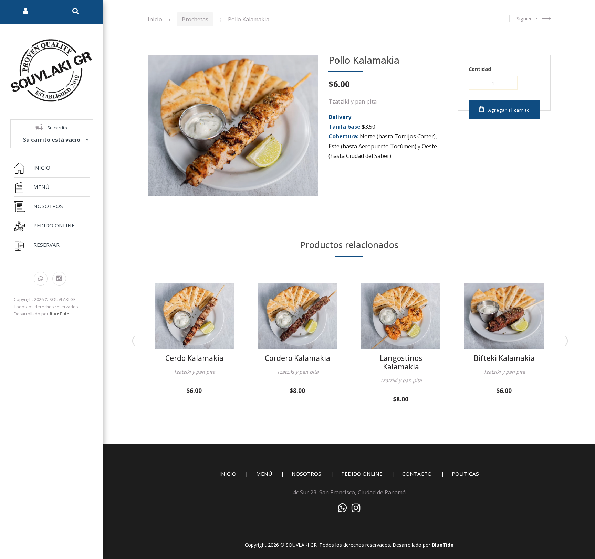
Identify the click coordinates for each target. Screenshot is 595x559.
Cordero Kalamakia (297, 358)
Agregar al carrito (509, 110)
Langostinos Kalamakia (401, 362)
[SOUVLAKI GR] (51, 69)
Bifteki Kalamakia (504, 358)
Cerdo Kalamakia (194, 358)
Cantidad (480, 69)
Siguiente (526, 18)
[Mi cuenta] (25, 12)
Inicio (155, 19)
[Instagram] (59, 279)
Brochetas (195, 19)
